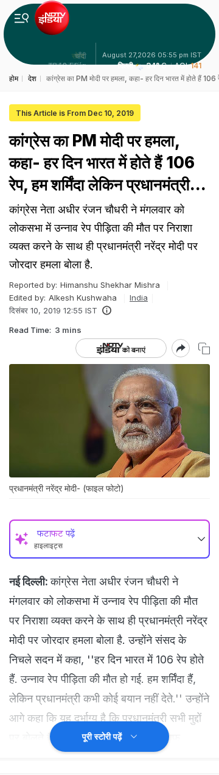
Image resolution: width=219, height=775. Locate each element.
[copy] (204, 348)
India (139, 297)
